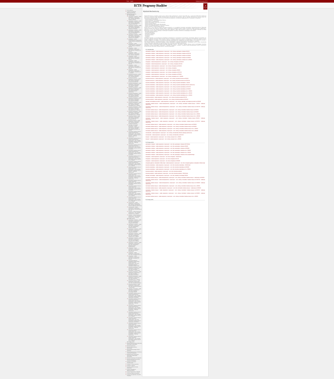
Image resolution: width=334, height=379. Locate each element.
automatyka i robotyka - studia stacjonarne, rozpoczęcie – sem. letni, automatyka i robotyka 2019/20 (134, 226)
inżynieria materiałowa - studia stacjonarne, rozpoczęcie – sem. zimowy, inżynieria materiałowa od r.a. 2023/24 (134, 113)
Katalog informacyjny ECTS (201, 1)
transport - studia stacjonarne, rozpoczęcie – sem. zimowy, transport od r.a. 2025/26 (134, 216)
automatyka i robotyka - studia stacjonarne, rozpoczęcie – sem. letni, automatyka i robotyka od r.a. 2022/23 (134, 239)
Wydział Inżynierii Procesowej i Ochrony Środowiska (133, 360)
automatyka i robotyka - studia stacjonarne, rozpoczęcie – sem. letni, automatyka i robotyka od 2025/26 (134, 230)
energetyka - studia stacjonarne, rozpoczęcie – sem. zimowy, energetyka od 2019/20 (134, 67)
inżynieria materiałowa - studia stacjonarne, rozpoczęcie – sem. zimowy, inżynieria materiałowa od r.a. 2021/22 (134, 108)
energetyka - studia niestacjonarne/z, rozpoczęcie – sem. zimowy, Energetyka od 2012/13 (134, 41)
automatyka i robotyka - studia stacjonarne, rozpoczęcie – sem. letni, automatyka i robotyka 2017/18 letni (134, 221)
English (131, 1)
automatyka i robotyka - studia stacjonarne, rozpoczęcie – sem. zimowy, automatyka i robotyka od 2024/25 (134, 31)
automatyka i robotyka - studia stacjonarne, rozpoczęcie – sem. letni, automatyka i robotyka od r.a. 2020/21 (134, 235)
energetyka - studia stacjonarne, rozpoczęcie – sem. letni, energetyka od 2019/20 (134, 258)
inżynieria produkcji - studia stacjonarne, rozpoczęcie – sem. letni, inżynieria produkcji (134, 281)
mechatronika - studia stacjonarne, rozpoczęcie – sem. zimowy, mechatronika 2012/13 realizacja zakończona (135, 204)
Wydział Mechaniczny (131, 14)
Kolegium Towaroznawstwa (132, 364)
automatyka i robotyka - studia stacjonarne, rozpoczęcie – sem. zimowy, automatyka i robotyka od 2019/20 (134, 27)
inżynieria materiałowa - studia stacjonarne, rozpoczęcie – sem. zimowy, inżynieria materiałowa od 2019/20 (134, 99)
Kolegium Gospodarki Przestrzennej (131, 362)
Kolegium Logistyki (131, 365)
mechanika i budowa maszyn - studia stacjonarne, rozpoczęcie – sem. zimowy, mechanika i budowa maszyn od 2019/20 (134, 188)
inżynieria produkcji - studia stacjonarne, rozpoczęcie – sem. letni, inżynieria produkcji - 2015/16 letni (134, 286)
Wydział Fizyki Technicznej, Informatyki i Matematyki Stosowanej (133, 355)
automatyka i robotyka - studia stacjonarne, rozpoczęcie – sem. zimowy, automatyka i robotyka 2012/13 (134, 18)
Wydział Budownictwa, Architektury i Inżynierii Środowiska (134, 352)
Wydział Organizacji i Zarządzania (134, 357)
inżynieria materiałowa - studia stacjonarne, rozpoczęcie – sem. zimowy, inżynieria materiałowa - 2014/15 (134, 85)
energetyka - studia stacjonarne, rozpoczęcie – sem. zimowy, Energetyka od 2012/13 (134, 50)
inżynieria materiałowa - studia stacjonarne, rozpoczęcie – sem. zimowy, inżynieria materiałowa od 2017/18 (134, 95)
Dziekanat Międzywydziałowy (133, 373)
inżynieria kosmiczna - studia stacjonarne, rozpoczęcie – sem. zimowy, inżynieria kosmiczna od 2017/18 (134, 80)
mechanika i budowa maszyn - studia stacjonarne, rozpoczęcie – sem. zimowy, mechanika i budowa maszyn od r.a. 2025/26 (134, 199)
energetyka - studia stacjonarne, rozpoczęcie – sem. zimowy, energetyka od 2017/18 (134, 62)
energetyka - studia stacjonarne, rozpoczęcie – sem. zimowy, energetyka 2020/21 (134, 58)
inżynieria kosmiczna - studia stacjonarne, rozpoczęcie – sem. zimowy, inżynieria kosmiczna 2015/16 (134, 76)
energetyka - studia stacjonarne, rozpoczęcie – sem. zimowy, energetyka (134, 53)
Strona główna (130, 10)
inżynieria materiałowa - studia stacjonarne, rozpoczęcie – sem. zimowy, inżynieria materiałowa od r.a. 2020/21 (134, 104)
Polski (128, 1)
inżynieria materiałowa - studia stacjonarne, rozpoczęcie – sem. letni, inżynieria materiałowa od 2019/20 (134, 273)
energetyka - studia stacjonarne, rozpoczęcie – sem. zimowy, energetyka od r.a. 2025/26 (134, 71)
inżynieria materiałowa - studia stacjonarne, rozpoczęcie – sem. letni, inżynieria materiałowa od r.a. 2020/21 (134, 278)
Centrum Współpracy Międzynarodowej (131, 370)
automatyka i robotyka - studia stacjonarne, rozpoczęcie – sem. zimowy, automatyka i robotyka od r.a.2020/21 (134, 36)
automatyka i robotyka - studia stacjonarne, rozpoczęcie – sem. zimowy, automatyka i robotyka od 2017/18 (134, 22)
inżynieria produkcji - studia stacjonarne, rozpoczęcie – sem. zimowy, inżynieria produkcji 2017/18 (134, 117)
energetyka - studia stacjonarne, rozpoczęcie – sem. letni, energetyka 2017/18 (134, 253)
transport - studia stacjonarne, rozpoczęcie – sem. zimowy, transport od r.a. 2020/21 (134, 212)
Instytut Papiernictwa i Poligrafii (133, 371)
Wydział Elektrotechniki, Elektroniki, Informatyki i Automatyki (134, 344)
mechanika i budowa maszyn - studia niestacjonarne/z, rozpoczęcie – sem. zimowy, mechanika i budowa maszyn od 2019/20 (134, 152)
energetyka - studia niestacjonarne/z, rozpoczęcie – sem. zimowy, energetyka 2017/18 (134, 45)
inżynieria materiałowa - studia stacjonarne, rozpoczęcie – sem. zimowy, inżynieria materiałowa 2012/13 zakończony (134, 89)
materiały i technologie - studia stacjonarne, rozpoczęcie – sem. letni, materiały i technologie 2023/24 (134, 290)
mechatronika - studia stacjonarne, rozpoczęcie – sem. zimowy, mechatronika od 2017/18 (135, 209)
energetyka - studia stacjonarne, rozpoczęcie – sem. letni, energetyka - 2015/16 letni (134, 250)
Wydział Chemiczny (131, 345)
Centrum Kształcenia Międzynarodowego (131, 12)
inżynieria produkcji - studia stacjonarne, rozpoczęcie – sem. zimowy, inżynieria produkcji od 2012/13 (134, 122)
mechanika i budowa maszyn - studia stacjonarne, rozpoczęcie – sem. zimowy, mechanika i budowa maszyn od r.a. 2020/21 (134, 193)
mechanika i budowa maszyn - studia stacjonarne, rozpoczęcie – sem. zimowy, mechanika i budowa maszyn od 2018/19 (134, 182)
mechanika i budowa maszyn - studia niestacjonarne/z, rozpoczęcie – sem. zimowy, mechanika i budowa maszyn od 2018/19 (134, 146)
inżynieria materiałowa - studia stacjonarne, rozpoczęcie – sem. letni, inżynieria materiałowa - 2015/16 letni (134, 269)
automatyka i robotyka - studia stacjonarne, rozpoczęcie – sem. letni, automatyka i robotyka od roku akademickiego (134, 244)
